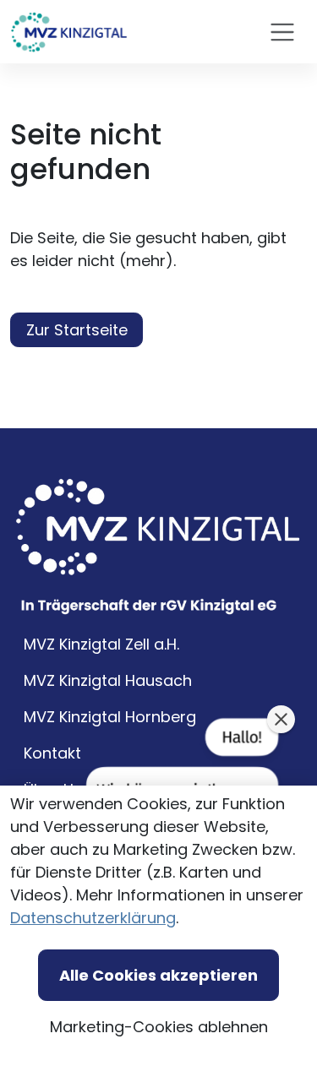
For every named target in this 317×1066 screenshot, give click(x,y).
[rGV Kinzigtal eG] (69, 32)
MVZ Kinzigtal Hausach (108, 680)
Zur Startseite (77, 329)
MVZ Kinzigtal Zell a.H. (101, 644)
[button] (281, 719)
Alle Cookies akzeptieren (158, 975)
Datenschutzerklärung (93, 917)
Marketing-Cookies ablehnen (159, 1026)
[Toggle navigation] (282, 32)
